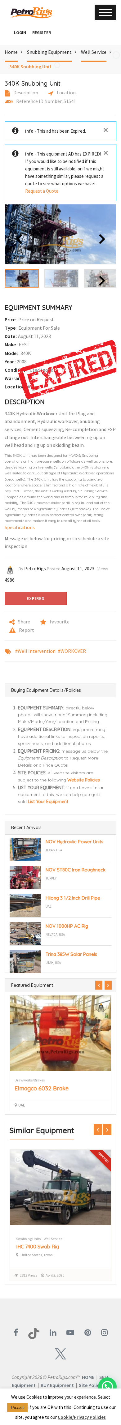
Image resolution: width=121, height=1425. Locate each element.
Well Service (93, 52)
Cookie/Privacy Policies (82, 1417)
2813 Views (28, 1275)
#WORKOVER (72, 651)
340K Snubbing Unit (30, 66)
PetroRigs (35, 568)
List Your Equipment (48, 801)
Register (41, 32)
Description (25, 92)
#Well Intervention (35, 651)
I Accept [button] (17, 1407)
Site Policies (92, 1385)
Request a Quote (41, 191)
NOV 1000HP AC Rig (67, 926)
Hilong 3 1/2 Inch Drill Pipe (73, 898)
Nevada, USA (55, 934)
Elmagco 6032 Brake (42, 1088)
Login (20, 32)
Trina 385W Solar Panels (71, 954)
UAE (49, 906)
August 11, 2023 (77, 568)
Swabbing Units (28, 1238)
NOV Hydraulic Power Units (74, 842)
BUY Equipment (57, 1385)
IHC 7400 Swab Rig (37, 1246)
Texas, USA (54, 850)
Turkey (51, 878)
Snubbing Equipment (49, 52)
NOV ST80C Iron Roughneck (75, 870)
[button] (8, 32)
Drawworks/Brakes (30, 1080)
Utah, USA (53, 963)
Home (11, 52)
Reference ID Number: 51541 (45, 101)
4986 (10, 580)
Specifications (20, 527)
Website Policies (83, 780)
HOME (88, 1377)
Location (66, 92)
